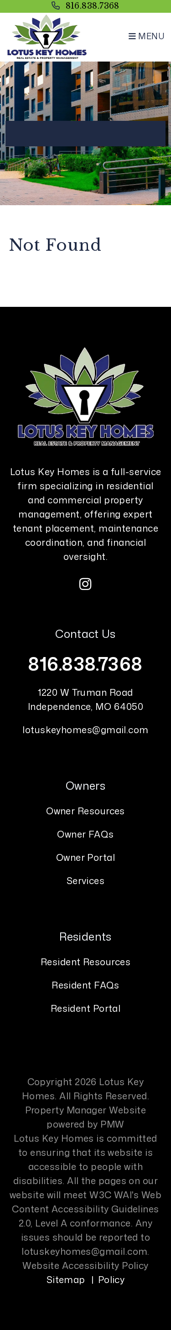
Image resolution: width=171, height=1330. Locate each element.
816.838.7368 (92, 6)
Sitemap (66, 1279)
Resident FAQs (85, 984)
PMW (112, 1124)
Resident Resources (85, 961)
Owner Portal (85, 857)
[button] (86, 584)
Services (86, 880)
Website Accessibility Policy (85, 1265)
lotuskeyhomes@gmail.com (85, 729)
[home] (47, 36)
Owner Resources (85, 810)
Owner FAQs (85, 834)
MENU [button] (150, 36)
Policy (111, 1279)
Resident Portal (86, 1008)
